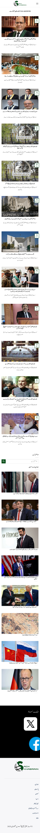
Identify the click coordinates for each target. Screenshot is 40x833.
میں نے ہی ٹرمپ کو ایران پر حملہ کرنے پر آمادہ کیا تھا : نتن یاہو (25, 607)
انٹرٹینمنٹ (35, 813)
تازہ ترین (36, 784)
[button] (37, 3)
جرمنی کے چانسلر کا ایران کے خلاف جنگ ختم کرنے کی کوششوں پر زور (22, 691)
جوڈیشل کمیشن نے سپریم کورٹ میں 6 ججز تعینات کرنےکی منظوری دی (20, 219)
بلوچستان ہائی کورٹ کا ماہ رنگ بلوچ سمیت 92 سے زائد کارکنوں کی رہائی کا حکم (20, 184)
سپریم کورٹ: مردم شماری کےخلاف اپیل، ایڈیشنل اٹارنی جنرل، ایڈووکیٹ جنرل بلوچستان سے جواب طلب (20, 290)
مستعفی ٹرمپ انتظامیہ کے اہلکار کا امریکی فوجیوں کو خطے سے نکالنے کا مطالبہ (21, 521)
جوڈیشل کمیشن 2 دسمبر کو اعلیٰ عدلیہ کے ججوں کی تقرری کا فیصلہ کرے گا (20, 76)
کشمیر (36, 794)
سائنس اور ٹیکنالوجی (33, 808)
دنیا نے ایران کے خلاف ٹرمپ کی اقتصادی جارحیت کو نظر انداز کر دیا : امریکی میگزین (20, 578)
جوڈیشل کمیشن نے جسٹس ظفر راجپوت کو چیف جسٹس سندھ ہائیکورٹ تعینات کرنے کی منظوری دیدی (20, 40)
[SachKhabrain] (20, 3)
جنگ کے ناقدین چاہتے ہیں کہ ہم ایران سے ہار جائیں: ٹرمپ (25, 494)
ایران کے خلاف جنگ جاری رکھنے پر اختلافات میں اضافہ (23, 549)
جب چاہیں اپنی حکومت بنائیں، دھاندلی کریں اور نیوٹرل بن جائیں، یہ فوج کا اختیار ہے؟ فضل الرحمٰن (20, 437)
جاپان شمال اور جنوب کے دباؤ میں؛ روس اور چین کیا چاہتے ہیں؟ (23, 663)
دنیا (37, 799)
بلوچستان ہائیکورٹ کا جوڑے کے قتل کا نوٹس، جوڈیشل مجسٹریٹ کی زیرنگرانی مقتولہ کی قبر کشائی (20, 147)
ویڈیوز (37, 818)
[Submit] (4, 461)
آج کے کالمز (36, 804)
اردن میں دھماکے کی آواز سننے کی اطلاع (29, 635)
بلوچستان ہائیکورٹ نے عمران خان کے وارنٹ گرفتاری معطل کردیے (20, 364)
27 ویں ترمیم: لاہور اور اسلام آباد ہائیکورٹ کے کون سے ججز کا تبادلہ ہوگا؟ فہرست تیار (20, 112)
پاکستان (36, 789)
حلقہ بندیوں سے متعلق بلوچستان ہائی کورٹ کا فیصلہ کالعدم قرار (20, 254)
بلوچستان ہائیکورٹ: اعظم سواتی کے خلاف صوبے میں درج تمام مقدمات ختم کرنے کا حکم (20, 400)
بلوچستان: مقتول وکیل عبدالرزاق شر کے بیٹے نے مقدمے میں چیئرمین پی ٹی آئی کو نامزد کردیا (20, 327)
